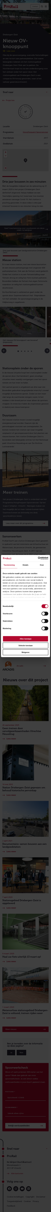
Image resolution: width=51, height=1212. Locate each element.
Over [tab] (42, 565)
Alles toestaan (25, 639)
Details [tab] (25, 565)
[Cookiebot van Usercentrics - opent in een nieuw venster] (38, 558)
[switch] (45, 613)
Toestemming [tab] (9, 565)
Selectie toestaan (26, 645)
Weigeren (25, 652)
